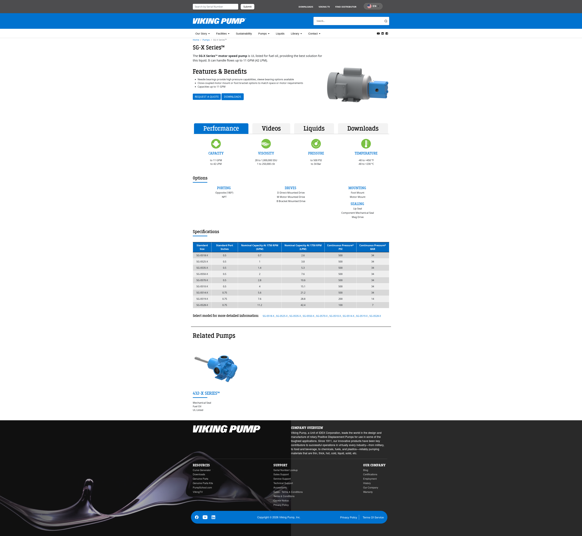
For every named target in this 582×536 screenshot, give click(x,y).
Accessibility (280, 487)
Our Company (370, 487)
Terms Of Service (373, 517)
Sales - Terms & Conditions (288, 492)
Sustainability (244, 33)
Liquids (280, 33)
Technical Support (283, 483)
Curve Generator (202, 470)
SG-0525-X (282, 316)
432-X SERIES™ (206, 393)
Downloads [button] (232, 96)
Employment (370, 478)
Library (295, 33)
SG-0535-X (295, 316)
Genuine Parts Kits (203, 483)
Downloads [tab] (363, 128)
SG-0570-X (322, 316)
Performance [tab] (221, 128)
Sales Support (281, 474)
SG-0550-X (309, 316)
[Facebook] (387, 33)
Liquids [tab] (314, 128)
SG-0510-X (335, 316)
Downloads (306, 6)
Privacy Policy (281, 505)
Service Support (282, 478)
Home (196, 39)
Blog (365, 470)
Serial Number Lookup (285, 470)
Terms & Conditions (283, 496)
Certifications (370, 474)
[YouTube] (378, 33)
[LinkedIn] (382, 33)
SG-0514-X (349, 316)
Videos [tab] (271, 128)
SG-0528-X (375, 316)
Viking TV (324, 6)
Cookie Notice (281, 500)
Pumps (262, 33)
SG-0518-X (269, 316)
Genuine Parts (200, 478)
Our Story (201, 33)
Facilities (221, 33)
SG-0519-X (362, 316)
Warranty (368, 492)
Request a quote (207, 96)
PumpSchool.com (202, 487)
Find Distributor (345, 6)
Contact (313, 33)
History (367, 483)
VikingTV (198, 492)
